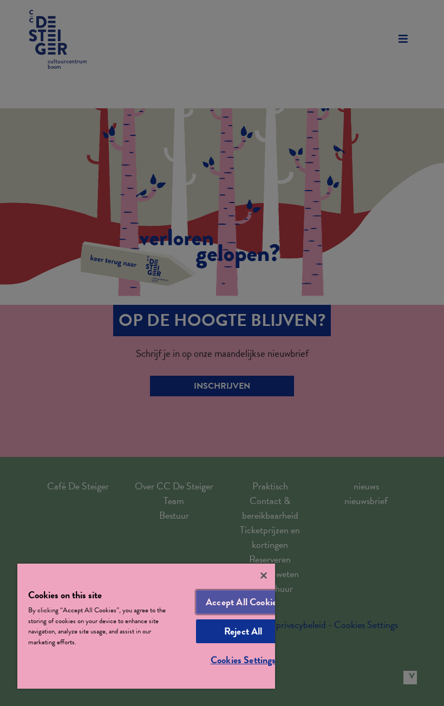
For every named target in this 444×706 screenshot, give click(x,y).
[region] (146, 626)
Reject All (243, 631)
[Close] (263, 575)
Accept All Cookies (243, 601)
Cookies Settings (243, 659)
